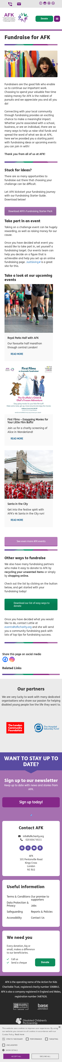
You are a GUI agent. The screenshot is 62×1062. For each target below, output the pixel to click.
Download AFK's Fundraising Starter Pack (30, 211)
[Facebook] (6, 659)
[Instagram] (12, 659)
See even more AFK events (31, 541)
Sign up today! (31, 802)
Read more (17, 354)
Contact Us (37, 917)
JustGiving (32, 262)
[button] (31, 1050)
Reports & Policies (42, 911)
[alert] (31, 1043)
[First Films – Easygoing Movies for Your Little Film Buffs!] (29, 390)
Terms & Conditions (18, 896)
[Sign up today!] (31, 815)
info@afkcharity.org (33, 836)
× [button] (59, 1027)
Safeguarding (15, 911)
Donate (44, 18)
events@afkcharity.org (18, 627)
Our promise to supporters (40, 898)
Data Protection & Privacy (18, 904)
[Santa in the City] (29, 474)
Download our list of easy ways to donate (32, 604)
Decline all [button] (45, 1056)
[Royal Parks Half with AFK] (29, 308)
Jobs (33, 905)
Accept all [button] (16, 1056)
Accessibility (14, 917)
